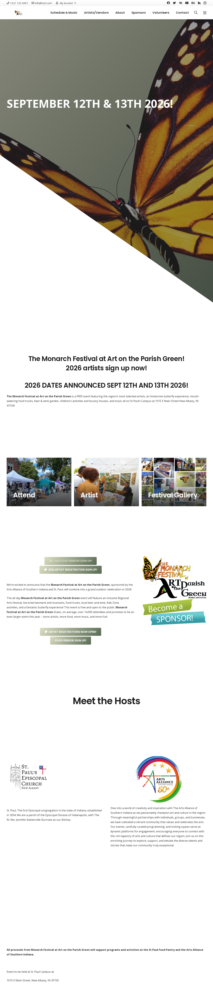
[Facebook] (168, 2)
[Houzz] (199, 2)
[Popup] (204, 12)
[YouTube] (187, 2)
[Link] (174, 577)
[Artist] (106, 482)
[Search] (196, 12)
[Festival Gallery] (174, 482)
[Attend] (39, 482)
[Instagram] (205, 3)
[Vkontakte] (180, 2)
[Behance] (193, 2)
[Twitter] (174, 2)
